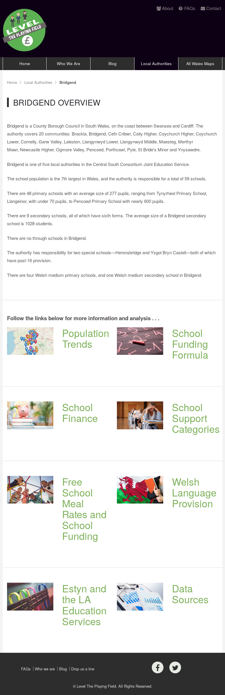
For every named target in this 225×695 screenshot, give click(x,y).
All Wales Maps (200, 63)
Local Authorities (156, 63)
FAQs (189, 8)
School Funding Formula (190, 344)
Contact (213, 8)
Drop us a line (82, 669)
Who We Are (68, 63)
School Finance (80, 412)
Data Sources (190, 593)
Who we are (45, 669)
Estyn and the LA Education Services (84, 604)
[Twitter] (175, 667)
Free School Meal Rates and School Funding (84, 508)
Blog (112, 63)
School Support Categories (196, 418)
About (167, 8)
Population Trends (85, 338)
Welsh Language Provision (194, 492)
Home (24, 63)
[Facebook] (157, 667)
